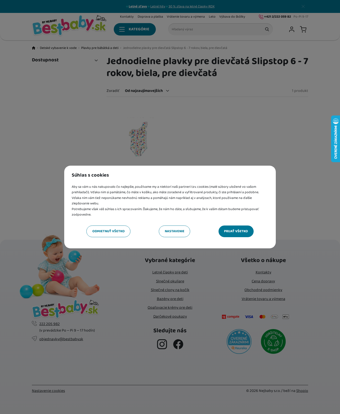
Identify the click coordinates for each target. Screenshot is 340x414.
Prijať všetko (236, 231)
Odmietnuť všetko (108, 231)
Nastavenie (174, 231)
